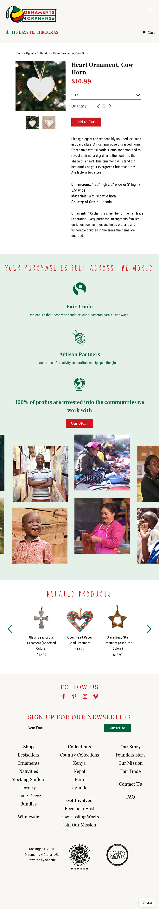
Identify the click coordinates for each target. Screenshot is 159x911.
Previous (13, 93)
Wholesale (28, 817)
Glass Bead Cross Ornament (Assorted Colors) (41, 643)
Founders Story (131, 755)
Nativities (28, 771)
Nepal (79, 771)
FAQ (130, 797)
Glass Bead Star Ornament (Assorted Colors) (118, 643)
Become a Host (79, 809)
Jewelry (28, 788)
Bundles (28, 804)
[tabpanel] (41, 86)
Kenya (79, 763)
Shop (28, 747)
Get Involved (79, 801)
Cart (151, 32)
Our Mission (130, 763)
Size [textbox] (74, 95)
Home (19, 53)
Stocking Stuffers (28, 780)
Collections (79, 747)
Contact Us (130, 784)
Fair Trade (130, 771)
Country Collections (79, 755)
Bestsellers (28, 755)
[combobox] (106, 95)
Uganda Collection (38, 53)
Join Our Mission (79, 825)
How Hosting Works (79, 817)
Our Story (130, 747)
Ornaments (28, 763)
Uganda (79, 788)
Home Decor (28, 796)
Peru (79, 780)
